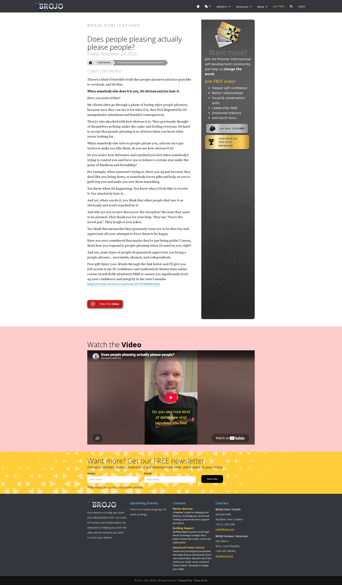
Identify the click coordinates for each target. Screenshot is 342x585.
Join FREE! (278, 6)
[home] (49, 6)
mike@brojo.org (225, 529)
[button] (208, 6)
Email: (148, 473)
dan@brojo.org (224, 556)
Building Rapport (183, 528)
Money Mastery (183, 508)
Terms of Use (200, 580)
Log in (301, 6)
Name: (91, 473)
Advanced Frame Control (188, 547)
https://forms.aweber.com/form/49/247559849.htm (123, 284)
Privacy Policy (185, 580)
